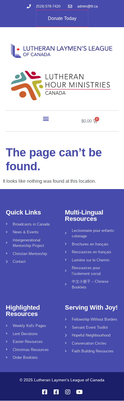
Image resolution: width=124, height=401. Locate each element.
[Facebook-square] (45, 392)
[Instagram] (68, 392)
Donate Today (62, 18)
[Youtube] (79, 392)
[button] (46, 118)
